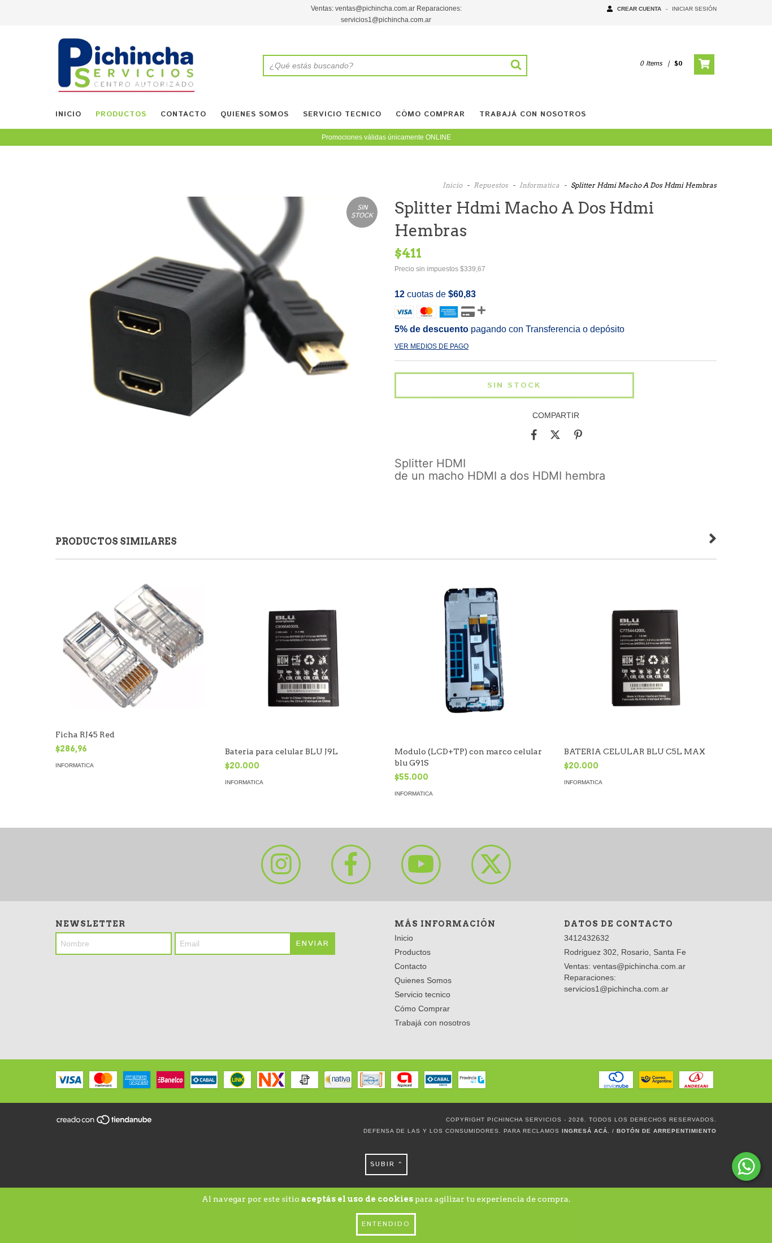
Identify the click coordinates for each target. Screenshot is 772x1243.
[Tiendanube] (104, 1123)
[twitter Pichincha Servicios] (491, 864)
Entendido (386, 1224)
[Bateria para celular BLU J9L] (301, 672)
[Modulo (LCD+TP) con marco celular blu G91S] (470, 672)
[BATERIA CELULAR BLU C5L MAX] (640, 672)
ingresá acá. (586, 1131)
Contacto (183, 114)
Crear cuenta (639, 9)
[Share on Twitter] (555, 435)
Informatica (539, 185)
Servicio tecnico (342, 114)
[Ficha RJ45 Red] (131, 647)
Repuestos (491, 185)
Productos (121, 114)
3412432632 (586, 937)
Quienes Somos (254, 114)
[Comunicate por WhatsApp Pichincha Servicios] (746, 1166)
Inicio (68, 114)
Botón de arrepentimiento (667, 1131)
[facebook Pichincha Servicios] (351, 864)
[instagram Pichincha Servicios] (281, 864)
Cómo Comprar (430, 114)
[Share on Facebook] (534, 435)
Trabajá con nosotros (532, 114)
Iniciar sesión (694, 9)
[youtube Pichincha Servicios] (421, 864)
